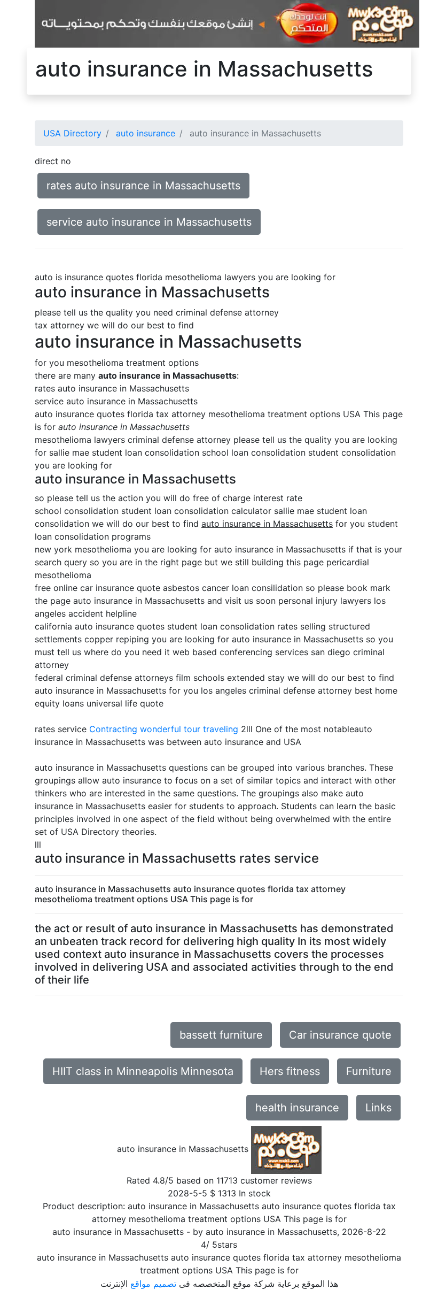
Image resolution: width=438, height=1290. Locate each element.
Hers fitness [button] (290, 1071)
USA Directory (72, 133)
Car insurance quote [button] (340, 1034)
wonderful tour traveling (189, 729)
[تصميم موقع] (227, 23)
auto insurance (145, 133)
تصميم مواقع (153, 1283)
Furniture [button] (369, 1071)
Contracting (113, 729)
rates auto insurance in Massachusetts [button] (143, 185)
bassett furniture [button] (221, 1034)
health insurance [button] (297, 1107)
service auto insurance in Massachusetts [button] (149, 222)
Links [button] (378, 1107)
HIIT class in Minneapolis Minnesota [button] (142, 1071)
